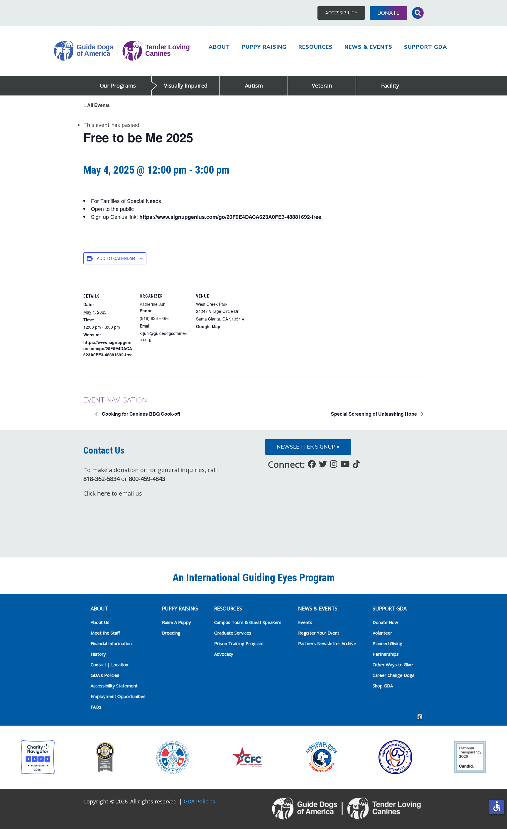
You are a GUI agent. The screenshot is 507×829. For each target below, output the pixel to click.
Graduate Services (232, 633)
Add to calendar (116, 258)
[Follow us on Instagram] (333, 463)
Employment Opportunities (118, 696)
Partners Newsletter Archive (327, 643)
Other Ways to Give (393, 664)
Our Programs (118, 85)
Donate (388, 12)
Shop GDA (383, 686)
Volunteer (382, 633)
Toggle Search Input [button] (418, 13)
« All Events (96, 105)
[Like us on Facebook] (312, 463)
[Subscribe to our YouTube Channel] (345, 463)
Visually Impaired (185, 85)
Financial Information (111, 643)
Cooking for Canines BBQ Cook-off (140, 413)
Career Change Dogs (394, 675)
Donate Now (385, 622)
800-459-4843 (147, 479)
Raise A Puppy (176, 622)
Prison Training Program (238, 643)
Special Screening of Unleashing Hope (374, 413)
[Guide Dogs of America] (122, 51)
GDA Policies (199, 801)
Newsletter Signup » (308, 446)
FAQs (96, 707)
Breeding (171, 633)
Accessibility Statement (114, 686)
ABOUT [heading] (99, 608)
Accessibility (341, 13)
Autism (254, 85)
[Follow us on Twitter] (323, 463)
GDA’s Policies (105, 675)
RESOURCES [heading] (228, 608)
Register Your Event (318, 633)
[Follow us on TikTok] (356, 463)
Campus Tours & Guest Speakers (247, 622)
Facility (390, 85)
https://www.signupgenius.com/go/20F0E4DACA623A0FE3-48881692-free (230, 217)
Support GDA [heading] (390, 608)
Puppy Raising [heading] (180, 608)
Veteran (322, 85)
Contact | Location (109, 664)
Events (305, 622)
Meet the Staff (105, 633)
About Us (100, 622)
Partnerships (386, 654)
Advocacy (223, 654)
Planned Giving (387, 643)
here (103, 493)
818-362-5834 (101, 479)
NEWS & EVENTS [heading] (317, 608)
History (98, 654)
